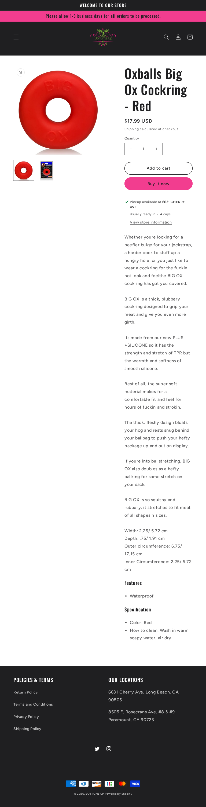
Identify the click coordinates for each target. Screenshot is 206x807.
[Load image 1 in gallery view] (23, 170)
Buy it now (159, 183)
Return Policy (25, 692)
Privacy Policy (26, 716)
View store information (151, 222)
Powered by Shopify (118, 793)
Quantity (131, 138)
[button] (16, 37)
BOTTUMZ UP (95, 793)
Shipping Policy (27, 729)
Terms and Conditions (33, 704)
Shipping (131, 129)
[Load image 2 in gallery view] (46, 170)
